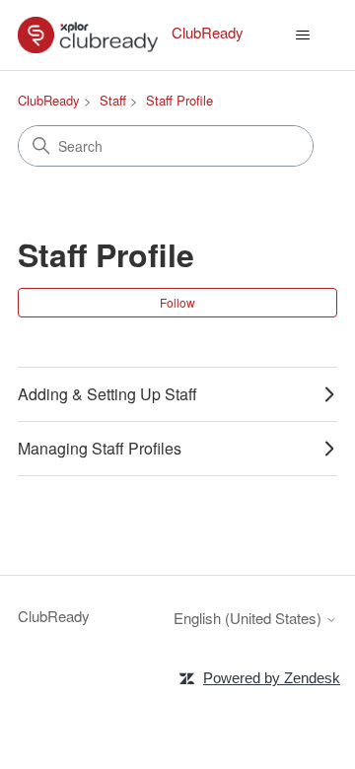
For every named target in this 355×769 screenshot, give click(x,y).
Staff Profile (179, 100)
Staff (113, 100)
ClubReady (49, 100)
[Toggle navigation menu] (302, 35)
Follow (177, 302)
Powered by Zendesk (271, 677)
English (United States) (249, 617)
